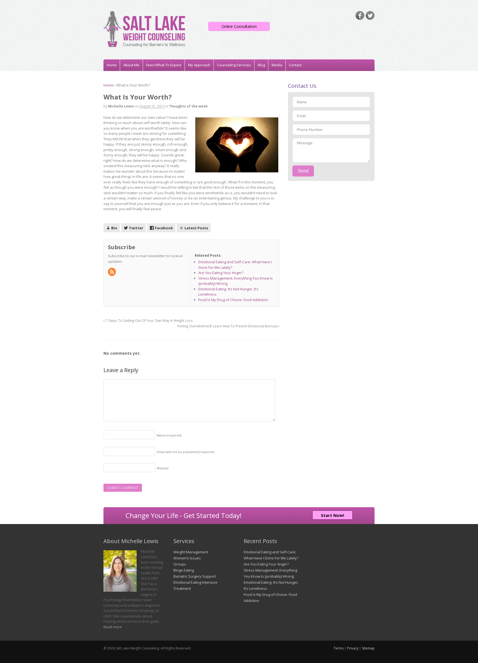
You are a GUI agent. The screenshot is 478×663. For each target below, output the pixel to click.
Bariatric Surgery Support (194, 576)
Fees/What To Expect (163, 64)
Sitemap (368, 648)
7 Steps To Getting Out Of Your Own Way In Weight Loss (149, 320)
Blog (261, 64)
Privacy (352, 648)
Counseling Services (234, 64)
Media (277, 64)
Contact (295, 64)
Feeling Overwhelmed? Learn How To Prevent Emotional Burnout (227, 326)
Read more (112, 626)
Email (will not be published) (185, 452)
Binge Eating (183, 570)
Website (163, 468)
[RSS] (112, 272)
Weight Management (190, 551)
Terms (339, 648)
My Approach (199, 64)
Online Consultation (239, 26)
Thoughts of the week (188, 106)
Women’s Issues (187, 558)
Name (169, 435)
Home (112, 64)
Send (303, 171)
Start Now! (332, 515)
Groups (179, 564)
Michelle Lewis (121, 106)
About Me (131, 64)
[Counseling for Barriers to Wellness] (144, 44)
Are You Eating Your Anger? (266, 564)
